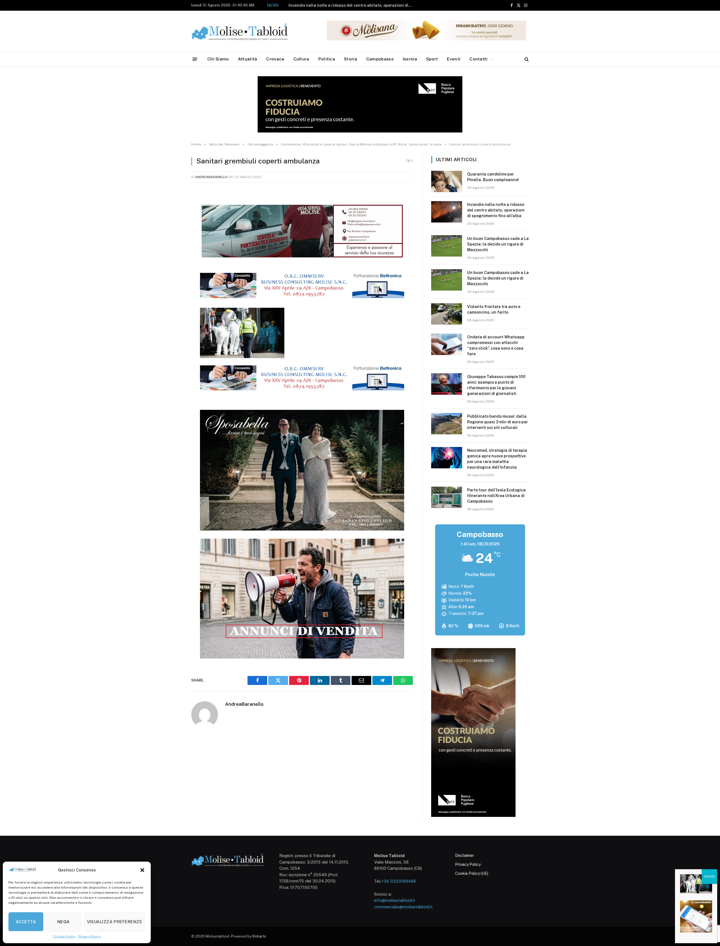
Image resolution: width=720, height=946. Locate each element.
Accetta (26, 921)
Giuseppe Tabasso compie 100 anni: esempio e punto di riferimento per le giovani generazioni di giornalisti (496, 385)
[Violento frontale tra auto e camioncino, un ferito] (446, 314)
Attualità (247, 59)
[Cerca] (526, 59)
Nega (63, 921)
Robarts (259, 936)
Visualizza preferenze (114, 921)
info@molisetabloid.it (394, 900)
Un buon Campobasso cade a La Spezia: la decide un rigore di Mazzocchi (362, 5)
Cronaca (275, 59)
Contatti (478, 59)
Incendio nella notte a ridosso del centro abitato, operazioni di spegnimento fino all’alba (496, 210)
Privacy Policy (89, 936)
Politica (326, 59)
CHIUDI (709, 876)
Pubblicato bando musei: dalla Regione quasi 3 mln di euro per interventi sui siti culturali (497, 422)
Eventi (453, 59)
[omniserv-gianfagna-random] (302, 296)
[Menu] (195, 59)
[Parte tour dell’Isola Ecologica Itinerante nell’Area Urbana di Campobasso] (446, 497)
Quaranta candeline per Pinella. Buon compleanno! (493, 177)
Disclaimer (464, 855)
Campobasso (380, 59)
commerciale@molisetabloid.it (403, 906)
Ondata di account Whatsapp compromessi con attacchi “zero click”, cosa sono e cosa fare (496, 345)
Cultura (301, 59)
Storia (350, 59)
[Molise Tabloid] (247, 31)
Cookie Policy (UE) (471, 873)
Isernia (410, 59)
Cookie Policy (64, 936)
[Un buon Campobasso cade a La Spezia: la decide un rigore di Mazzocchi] (446, 246)
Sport (432, 59)
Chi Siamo (218, 59)
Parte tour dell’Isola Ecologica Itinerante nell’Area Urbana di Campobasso (496, 496)
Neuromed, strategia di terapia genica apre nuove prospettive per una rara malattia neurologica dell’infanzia (497, 458)
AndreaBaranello (211, 177)
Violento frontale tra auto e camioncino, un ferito (493, 309)
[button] (142, 870)
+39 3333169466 (398, 881)
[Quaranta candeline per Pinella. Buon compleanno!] (446, 181)
